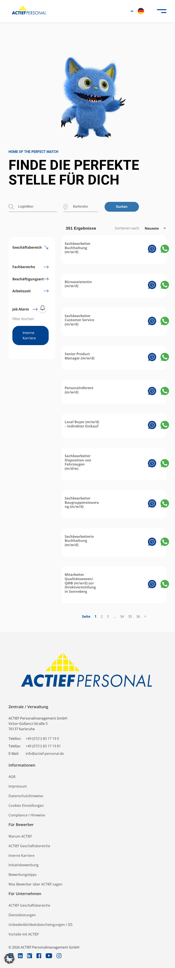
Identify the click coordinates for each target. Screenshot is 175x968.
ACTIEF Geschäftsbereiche (29, 846)
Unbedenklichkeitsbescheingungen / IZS (41, 924)
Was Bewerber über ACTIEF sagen (35, 884)
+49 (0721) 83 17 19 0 (42, 738)
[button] (9, 958)
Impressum (18, 786)
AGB (12, 776)
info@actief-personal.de (45, 753)
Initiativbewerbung (24, 865)
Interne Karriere (29, 335)
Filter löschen (23, 318)
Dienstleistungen (22, 915)
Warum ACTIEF (20, 836)
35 (130, 616)
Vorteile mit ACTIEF (24, 934)
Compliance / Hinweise (27, 815)
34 (122, 616)
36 (138, 616)
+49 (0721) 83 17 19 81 (43, 746)
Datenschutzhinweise (26, 796)
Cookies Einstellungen (26, 805)
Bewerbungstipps (23, 874)
